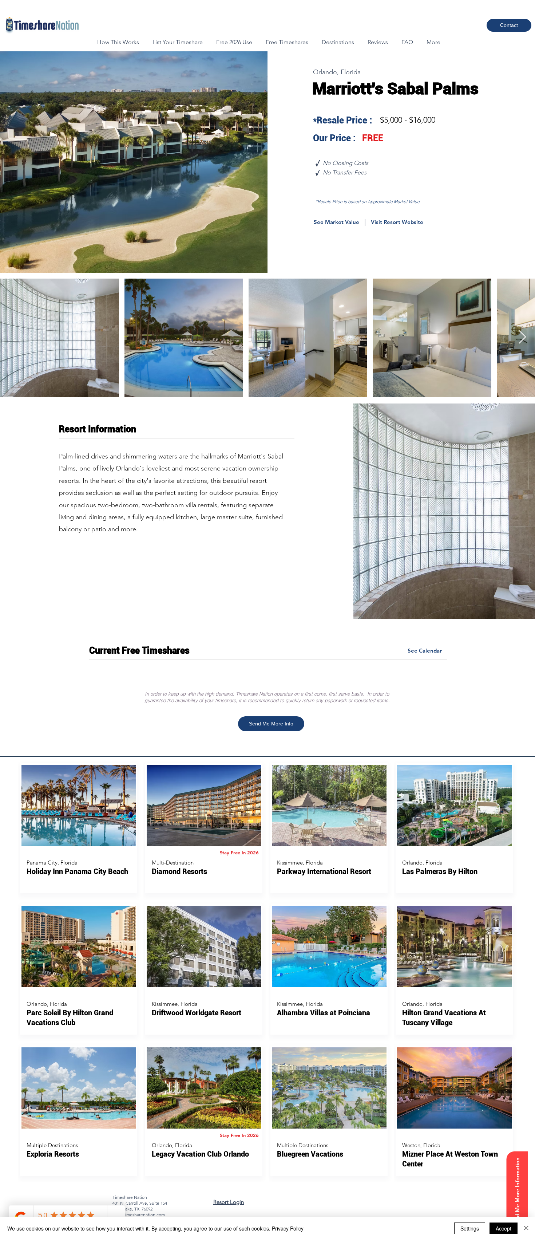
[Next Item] (522, 337)
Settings (469, 1228)
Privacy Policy (288, 1228)
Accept (503, 1228)
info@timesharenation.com (138, 1214)
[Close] (526, 1228)
